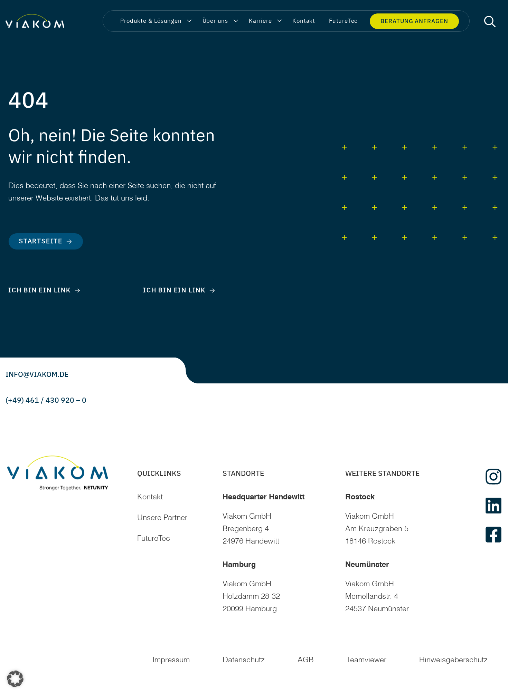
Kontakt (150, 497)
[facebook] (493, 535)
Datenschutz (244, 660)
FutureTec (153, 539)
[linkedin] (493, 506)
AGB (306, 660)
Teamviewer (366, 660)
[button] (489, 21)
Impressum (171, 660)
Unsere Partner (162, 518)
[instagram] (493, 477)
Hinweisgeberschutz (453, 660)
